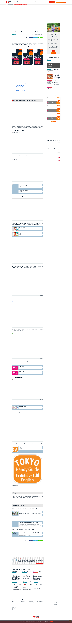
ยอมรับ (51, 621)
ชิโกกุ (12, 609)
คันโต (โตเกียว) (14, 602)
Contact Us (39, 620)
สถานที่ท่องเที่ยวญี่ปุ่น (23, 601)
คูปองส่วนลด (64, 2)
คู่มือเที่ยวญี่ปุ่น (31, 601)
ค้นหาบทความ (52, 2)
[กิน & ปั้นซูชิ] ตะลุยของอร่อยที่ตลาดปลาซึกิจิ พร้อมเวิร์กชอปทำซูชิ (53, 48)
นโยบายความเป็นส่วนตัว (47, 621)
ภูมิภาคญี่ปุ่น (31, 2)
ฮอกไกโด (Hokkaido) (14, 606)
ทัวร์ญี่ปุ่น (30, 606)
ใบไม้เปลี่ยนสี (17, 2)
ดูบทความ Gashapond (39, 563)
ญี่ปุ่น (13, 601)
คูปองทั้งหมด (53, 121)
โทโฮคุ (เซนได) (14, 608)
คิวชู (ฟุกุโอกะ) (14, 607)
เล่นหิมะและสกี (23, 2)
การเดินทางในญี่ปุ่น (31, 602)
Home (23, 620)
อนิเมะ (37, 606)
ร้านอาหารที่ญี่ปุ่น (23, 602)
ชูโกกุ (12, 610)
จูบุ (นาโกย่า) (13, 605)
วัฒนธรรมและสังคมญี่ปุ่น (40, 601)
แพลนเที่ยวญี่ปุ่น (23, 605)
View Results (53, 52)
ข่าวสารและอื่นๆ (39, 605)
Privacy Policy (44, 620)
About (26, 620)
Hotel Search (30, 620)
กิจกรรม (37, 2)
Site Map (35, 620)
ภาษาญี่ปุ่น (38, 602)
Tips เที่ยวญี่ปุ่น (31, 605)
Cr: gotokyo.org (41, 220)
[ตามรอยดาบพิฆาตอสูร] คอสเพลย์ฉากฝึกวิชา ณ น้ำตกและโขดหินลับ (53, 41)
